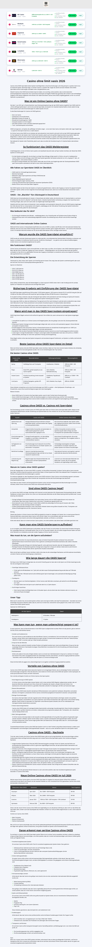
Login (80, 15)
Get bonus (72, 15)
